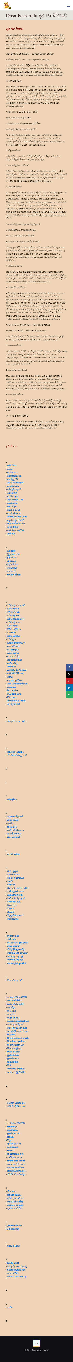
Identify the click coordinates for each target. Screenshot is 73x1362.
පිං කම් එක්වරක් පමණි (18, 1037)
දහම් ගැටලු (12, 663)
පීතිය (9, 1065)
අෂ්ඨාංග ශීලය (13, 509)
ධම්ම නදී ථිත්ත (14, 629)
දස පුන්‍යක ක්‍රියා (14, 659)
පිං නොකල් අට (14, 1048)
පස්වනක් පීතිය (14, 1000)
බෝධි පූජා (12, 567)
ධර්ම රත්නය (13, 608)
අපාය (9, 468)
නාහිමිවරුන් (13, 935)
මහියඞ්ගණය (13, 874)
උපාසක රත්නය (14, 1225)
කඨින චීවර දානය (15, 830)
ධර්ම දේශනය (13, 622)
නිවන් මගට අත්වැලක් (17, 942)
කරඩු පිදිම (12, 826)
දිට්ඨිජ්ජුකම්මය (14, 693)
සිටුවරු (10, 1136)
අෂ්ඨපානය (12, 502)
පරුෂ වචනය (13, 1017)
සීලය (9, 1140)
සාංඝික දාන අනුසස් (16, 1160)
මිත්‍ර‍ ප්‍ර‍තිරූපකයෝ (15, 915)
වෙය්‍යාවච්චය (13, 1273)
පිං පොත (11, 1034)
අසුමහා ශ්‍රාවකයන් (15, 520)
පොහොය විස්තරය (16, 1068)
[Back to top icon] (36, 1343)
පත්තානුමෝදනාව (15, 1024)
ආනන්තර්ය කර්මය (16, 523)
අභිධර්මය (11, 465)
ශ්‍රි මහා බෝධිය (14, 1143)
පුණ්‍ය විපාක (13, 1055)
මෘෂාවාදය (11, 905)
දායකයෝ (11, 686)
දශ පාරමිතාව (13, 646)
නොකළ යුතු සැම (15, 959)
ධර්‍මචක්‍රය (11, 639)
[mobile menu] (68, 5)
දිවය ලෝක (12, 690)
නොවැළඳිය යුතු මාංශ (16, 963)
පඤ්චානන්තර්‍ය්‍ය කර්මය (18, 1020)
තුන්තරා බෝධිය (14, 1208)
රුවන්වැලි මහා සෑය (16, 1106)
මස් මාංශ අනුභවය (15, 877)
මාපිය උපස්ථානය (15, 891)
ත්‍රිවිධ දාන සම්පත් (15, 1198)
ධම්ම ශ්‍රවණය (13, 635)
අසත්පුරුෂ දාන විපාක (17, 516)
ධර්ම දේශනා (13, 615)
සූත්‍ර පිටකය (12, 1129)
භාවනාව (11, 571)
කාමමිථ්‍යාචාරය (14, 833)
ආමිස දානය (12, 526)
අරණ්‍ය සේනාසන (15, 482)
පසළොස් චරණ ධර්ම (17, 997)
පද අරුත (11, 1014)
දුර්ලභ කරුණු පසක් (16, 700)
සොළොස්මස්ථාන (15, 1167)
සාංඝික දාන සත (14, 1157)
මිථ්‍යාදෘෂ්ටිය (12, 918)
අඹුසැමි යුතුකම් (14, 489)
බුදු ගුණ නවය (13, 554)
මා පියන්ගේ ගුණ (15, 894)
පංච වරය (11, 1010)
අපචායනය (12, 472)
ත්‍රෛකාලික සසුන (15, 1204)
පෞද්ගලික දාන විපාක (17, 1031)
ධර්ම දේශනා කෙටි (16, 605)
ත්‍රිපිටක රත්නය (14, 1194)
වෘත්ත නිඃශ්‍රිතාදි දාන (16, 1269)
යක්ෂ (9, 1307)
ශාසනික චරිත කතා (16, 1164)
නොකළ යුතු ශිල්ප (15, 956)
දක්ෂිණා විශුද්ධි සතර (17, 669)
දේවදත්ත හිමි (13, 704)
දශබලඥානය (13, 652)
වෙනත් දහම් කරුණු (16, 1276)
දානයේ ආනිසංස (14, 680)
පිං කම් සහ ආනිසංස (16, 1041)
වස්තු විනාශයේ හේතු (17, 1266)
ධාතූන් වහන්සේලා (16, 642)
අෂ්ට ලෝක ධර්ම (15, 499)
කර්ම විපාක (13, 819)
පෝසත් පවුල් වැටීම (16, 1072)
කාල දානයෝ (13, 836)
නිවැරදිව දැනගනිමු (16, 949)
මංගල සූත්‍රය (12, 871)
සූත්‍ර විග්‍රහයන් (13, 1133)
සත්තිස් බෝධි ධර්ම (16, 1123)
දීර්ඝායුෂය (11, 697)
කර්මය (10, 823)
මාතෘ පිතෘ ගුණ (14, 901)
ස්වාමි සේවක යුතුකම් (17, 755)
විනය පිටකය (13, 1245)
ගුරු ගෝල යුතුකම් (15, 751)
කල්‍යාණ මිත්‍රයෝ (15, 816)
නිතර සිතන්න (13, 945)
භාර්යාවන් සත (14, 574)
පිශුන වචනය (13, 1051)
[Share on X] (69, 674)
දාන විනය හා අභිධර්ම (17, 683)
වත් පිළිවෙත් (13, 1262)
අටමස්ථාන (12, 492)
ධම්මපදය (11, 632)
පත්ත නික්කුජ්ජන (15, 1003)
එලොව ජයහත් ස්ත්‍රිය (16, 721)
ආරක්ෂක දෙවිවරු (15, 530)
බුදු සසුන (11, 550)
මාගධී (10, 881)
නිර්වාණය (12, 939)
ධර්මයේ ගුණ (13, 612)
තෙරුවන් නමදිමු (15, 1201)
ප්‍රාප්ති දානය (13, 1058)
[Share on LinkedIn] (69, 687)
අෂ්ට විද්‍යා (11, 506)
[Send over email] (69, 694)
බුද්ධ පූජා (11, 560)
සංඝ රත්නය (12, 1147)
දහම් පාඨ (11, 666)
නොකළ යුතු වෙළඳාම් (17, 952)
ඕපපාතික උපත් (14, 980)
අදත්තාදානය (13, 485)
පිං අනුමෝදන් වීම (15, 1044)
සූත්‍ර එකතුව (12, 1126)
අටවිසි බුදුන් (12, 496)
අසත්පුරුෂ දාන (14, 513)
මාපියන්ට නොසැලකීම (17, 888)
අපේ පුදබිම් (12, 479)
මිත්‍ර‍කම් (10, 911)
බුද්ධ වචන (12, 557)
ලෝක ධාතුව (13, 853)
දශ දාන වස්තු (13, 656)
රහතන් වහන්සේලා (16, 1102)
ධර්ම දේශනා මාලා (15, 618)
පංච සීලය (11, 1007)
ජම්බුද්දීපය (12, 799)
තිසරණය (11, 1191)
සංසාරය (10, 1150)
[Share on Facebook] (69, 667)
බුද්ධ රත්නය (13, 564)
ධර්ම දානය (12, 625)
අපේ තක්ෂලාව (14, 475)
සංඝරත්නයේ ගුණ (15, 1153)
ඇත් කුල (11, 533)
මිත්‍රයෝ (10, 908)
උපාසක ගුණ (13, 1228)
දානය (10, 676)
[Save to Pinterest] (69, 681)
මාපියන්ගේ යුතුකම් (16, 898)
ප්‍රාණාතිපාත (12, 1061)
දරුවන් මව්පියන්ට (15, 673)
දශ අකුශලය (13, 649)
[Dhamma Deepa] (7, 5)
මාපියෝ (11, 884)
